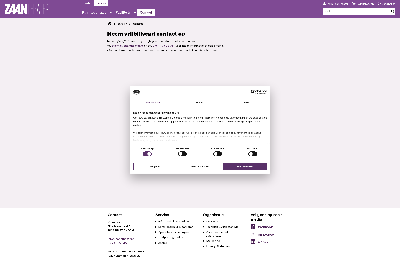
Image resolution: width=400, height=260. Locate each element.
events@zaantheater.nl (127, 45)
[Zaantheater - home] (26, 9)
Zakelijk (122, 23)
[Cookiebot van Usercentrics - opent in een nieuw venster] (253, 92)
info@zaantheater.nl (121, 238)
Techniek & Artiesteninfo (222, 226)
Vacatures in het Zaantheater (217, 233)
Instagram (266, 234)
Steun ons (213, 240)
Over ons (212, 221)
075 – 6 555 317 (164, 45)
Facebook (265, 227)
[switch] (182, 153)
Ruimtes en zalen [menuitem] (95, 13)
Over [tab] (247, 102)
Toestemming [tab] (153, 102)
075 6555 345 (117, 243)
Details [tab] (200, 102)
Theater (87, 2)
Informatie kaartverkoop (174, 221)
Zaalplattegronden (170, 237)
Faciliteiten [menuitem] (124, 13)
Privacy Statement (218, 246)
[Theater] (109, 24)
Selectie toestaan (200, 166)
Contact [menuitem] (146, 13)
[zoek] (392, 11)
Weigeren (155, 166)
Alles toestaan (245, 166)
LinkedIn (265, 241)
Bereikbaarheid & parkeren (175, 226)
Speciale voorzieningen (173, 232)
